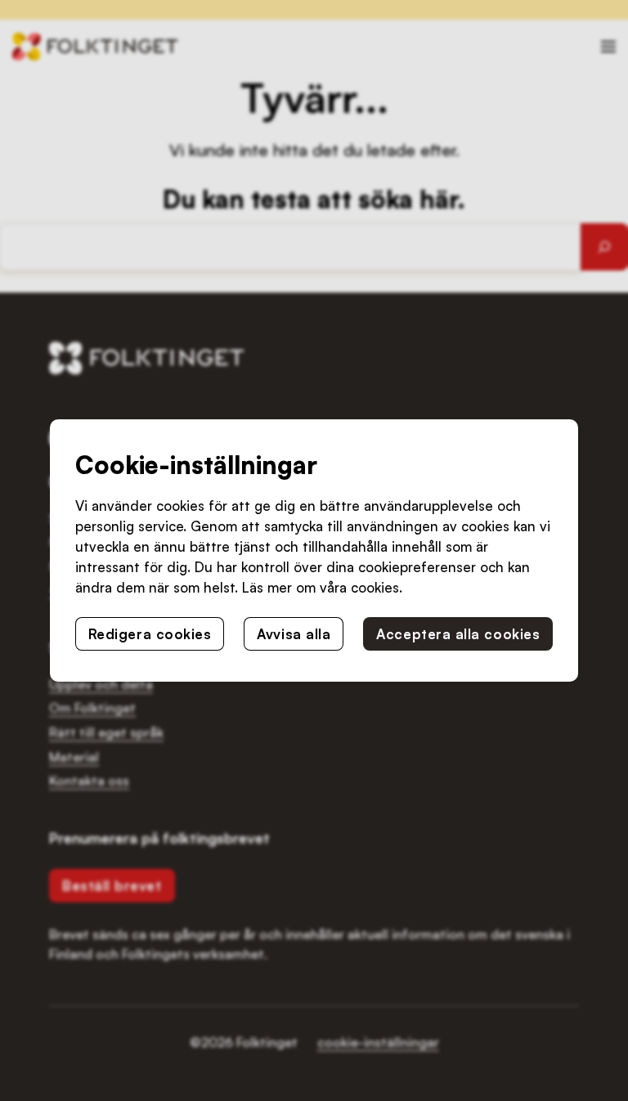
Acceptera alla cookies (458, 633)
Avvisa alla (293, 633)
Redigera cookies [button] (150, 633)
